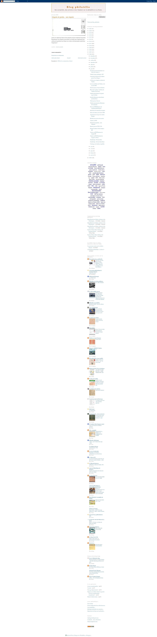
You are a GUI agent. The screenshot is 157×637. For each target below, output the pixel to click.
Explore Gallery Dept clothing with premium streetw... (95, 230)
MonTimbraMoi (96, 191)
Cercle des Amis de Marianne (96, 399)
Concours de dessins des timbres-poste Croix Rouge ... (97, 77)
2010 (90, 45)
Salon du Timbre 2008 (94, 202)
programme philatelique (93, 200)
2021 (90, 28)
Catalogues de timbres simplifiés (97, 144)
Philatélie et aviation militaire (96, 281)
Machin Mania (92, 565)
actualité (93, 165)
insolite (96, 182)
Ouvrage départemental (92, 590)
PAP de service (98, 194)
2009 (90, 47)
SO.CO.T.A (91, 543)
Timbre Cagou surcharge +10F (97, 74)
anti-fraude (100, 165)
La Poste (102, 182)
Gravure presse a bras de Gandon (97, 87)
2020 (90, 30)
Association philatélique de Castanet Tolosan (95, 271)
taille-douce (102, 205)
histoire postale (59, 46)
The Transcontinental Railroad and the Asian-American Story (96, 572)
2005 (90, 157)
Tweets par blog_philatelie (93, 22)
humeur (102, 181)
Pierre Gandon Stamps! (94, 576)
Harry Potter (92, 179)
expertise (103, 176)
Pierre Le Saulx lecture (92, 597)
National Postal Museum (94, 570)
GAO (97, 177)
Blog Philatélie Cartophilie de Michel (96, 497)
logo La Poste (102, 186)
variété (102, 207)
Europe (89, 176)
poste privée (100, 199)
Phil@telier (92, 409)
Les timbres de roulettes (94, 389)
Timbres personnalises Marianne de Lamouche (97, 103)
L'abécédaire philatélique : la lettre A (95, 249)
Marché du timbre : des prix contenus (96, 304)
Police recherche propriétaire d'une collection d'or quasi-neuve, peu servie (100, 310)
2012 (90, 41)
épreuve (102, 174)
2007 (90, 52)
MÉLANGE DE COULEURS (99, 528)
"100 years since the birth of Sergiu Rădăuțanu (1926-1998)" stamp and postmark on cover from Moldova (99, 264)
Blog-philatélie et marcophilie (96, 358)
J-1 (96, 349)
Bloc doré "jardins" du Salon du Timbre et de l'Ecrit (97, 90)
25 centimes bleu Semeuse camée (96, 424)
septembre (93, 62)
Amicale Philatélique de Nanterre (94, 468)
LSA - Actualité (92, 430)
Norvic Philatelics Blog (94, 558)
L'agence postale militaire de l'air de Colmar (99, 320)
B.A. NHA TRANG (100, 282)
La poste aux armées (94, 317)
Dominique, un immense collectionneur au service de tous (95, 453)
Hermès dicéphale (100, 179)
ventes (94, 208)
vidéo (98, 208)
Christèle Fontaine (97, 171)
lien (93, 186)
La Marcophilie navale (94, 291)
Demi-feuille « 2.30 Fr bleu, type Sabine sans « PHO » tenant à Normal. (96, 510)
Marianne (96, 187)
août (92, 64)
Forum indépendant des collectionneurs (96, 605)
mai (91, 146)
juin (92, 68)
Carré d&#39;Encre (99, 168)
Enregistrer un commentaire (58, 55)
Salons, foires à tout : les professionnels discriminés (94, 539)
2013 (90, 39)
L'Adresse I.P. (92, 457)
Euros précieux (96, 176)
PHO (103, 197)
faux (89, 177)
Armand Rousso (92, 166)
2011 (90, 43)
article (99, 166)
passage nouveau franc (96, 195)
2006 (90, 54)
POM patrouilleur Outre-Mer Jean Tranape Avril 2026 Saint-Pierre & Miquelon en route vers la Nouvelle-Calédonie (100, 296)
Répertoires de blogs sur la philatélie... (95, 611)
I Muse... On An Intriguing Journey (96, 577)
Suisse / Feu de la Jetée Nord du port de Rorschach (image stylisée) (100, 331)
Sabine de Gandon (93, 508)
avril (92, 148)
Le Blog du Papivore (94, 463)
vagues (97, 206)
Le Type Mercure (93, 475)
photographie (93, 199)
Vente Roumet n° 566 (93, 447)
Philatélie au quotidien (94, 303)
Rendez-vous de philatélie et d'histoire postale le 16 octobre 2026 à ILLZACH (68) (100, 382)
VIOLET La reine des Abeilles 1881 (96, 464)
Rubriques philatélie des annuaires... (95, 609)
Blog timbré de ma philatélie (95, 259)
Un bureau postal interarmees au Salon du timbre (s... (97, 71)
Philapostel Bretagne (94, 276)
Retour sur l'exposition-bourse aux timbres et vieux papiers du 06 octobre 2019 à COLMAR (100, 491)
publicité (102, 200)
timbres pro (92, 206)
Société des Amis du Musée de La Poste (96, 520)
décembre (93, 56)
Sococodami (90, 603)
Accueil (68, 58)
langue (90, 184)
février (92, 153)
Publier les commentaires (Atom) (65, 61)
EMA (97, 174)
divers (89, 174)
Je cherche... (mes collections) (94, 619)
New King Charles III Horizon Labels (96, 567)
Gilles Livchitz (102, 177)
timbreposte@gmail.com (92, 618)
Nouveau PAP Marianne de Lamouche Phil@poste (96, 107)
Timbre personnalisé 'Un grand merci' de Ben (97, 94)
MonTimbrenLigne (93, 192)
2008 (90, 50)
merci (100, 189)
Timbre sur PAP (93, 120)
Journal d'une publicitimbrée (96, 514)
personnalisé (91, 197)
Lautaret (89, 588)
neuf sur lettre (102, 192)
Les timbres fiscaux (93, 446)
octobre (92, 60)
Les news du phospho (94, 451)
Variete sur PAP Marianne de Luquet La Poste (96, 136)
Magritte (90, 187)
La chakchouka (92, 410)
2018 (90, 35)
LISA (96, 186)
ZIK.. (90, 516)
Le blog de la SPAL (93, 378)
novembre (93, 58)
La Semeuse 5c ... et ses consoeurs (96, 414)
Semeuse (94, 205)
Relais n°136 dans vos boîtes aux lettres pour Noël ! (95, 522)
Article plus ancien (82, 58)
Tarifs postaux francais (95, 101)
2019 (90, 33)
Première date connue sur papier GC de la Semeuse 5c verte (100, 416)
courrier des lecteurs (98, 173)
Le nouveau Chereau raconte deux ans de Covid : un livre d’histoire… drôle (96, 459)
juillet (92, 66)
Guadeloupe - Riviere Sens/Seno (97, 142)
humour (90, 182)
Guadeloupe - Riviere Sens (96, 139)
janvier (92, 155)
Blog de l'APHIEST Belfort (95, 348)
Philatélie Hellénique (94, 440)
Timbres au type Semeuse (95, 338)
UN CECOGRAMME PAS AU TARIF (100, 477)
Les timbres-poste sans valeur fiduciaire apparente (100, 402)
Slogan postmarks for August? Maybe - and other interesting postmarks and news (96, 561)
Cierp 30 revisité (92, 273)
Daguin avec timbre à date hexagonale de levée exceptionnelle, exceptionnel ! (95, 593)
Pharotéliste (92, 328)
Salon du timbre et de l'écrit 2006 (97, 112)
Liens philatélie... (91, 607)
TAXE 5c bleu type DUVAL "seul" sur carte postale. (99, 361)
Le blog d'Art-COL (93, 537)
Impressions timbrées (94, 527)
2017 (90, 37)
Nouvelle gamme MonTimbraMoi (99, 545)
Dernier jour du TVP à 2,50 (96, 126)
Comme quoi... (98, 339)
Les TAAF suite (92, 277)
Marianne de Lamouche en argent (97, 110)
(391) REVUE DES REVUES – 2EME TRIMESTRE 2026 (100, 371)
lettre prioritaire (97, 184)
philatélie (98, 197)
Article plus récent (56, 58)
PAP (91, 194)
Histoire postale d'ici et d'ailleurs (97, 368)
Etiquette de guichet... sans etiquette (63, 17)
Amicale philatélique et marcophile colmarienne (95, 486)
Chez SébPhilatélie (93, 307)
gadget (92, 177)
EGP (94, 174)
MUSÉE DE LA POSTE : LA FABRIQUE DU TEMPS (99, 433)
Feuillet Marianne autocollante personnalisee (97, 98)
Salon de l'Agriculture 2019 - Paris (100, 500)
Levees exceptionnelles (92, 586)
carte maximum (93, 169)
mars (92, 151)
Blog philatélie (78, 7)
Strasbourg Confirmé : (100, 390)
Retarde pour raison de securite (97, 118)
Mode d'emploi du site (92, 621)
